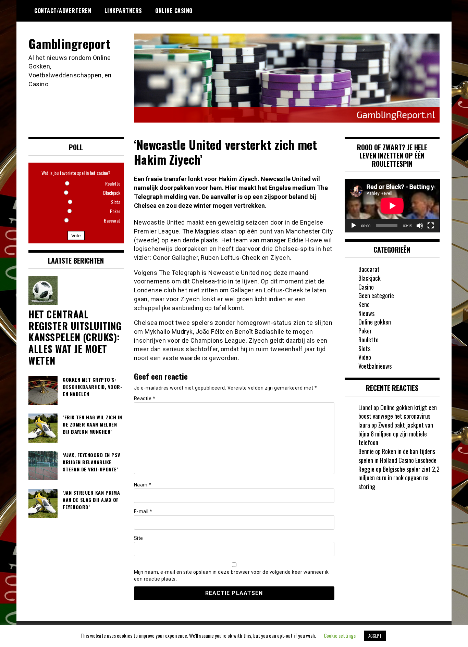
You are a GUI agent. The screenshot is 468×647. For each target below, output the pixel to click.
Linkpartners (123, 11)
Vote (76, 235)
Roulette (368, 339)
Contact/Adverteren (62, 11)
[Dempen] (419, 225)
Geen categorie (376, 295)
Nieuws (366, 313)
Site (138, 538)
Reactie (145, 398)
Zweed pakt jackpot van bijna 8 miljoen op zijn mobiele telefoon (395, 433)
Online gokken (374, 321)
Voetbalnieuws (375, 365)
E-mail (143, 511)
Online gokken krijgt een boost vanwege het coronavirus (397, 412)
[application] (392, 205)
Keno (364, 304)
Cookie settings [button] (340, 635)
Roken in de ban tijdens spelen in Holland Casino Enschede (397, 456)
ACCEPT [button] (375, 635)
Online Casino (174, 11)
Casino (366, 286)
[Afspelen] (353, 225)
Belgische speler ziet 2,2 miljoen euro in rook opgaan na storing (399, 478)
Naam (142, 484)
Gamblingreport (69, 43)
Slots (364, 348)
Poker (365, 330)
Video (364, 357)
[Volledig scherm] (430, 225)
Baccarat (369, 269)
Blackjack (369, 278)
